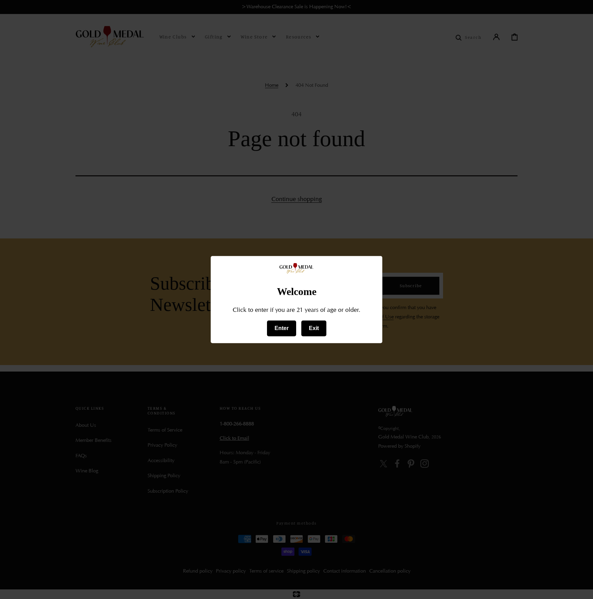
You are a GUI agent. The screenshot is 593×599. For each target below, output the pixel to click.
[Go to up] (582, 588)
